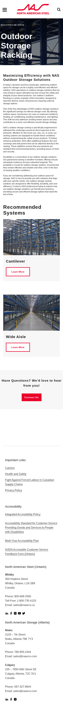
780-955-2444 (22, 652)
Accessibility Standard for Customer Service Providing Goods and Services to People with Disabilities (31, 527)
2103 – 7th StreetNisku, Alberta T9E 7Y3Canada (19, 639)
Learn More (17, 271)
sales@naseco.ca (24, 605)
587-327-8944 (22, 686)
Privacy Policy (13, 490)
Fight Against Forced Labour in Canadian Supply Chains (29, 482)
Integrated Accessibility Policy (22, 514)
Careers (10, 467)
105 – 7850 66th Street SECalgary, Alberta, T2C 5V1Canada (20, 673)
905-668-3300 (22, 596)
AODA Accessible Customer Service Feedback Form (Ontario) (26, 551)
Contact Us (31, 397)
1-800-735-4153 (26, 600)
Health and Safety (15, 473)
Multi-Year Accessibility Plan (22, 540)
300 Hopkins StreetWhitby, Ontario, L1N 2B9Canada (20, 583)
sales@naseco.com (25, 656)
